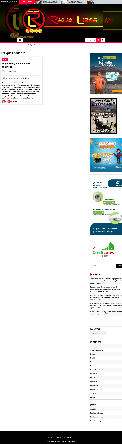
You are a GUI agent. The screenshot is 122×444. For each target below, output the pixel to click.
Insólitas (93, 354)
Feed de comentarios (97, 417)
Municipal (93, 358)
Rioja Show (94, 385)
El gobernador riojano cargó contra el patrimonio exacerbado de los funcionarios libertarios (105, 289)
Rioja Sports (94, 389)
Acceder (93, 409)
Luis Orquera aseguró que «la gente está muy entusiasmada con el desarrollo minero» (40, 1)
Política (5, 59)
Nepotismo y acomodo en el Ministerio (16, 65)
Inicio (26, 40)
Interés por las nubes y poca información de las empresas (92, 1)
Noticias (33, 40)
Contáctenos (45, 40)
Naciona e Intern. (96, 362)
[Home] (20, 40)
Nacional (93, 366)
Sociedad (93, 393)
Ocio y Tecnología (96, 370)
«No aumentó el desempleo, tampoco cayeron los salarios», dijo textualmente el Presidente (65, 1)
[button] (94, 40)
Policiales (93, 374)
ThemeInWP (71, 441)
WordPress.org (95, 421)
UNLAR (92, 397)
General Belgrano (96, 350)
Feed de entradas (96, 413)
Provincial (93, 382)
